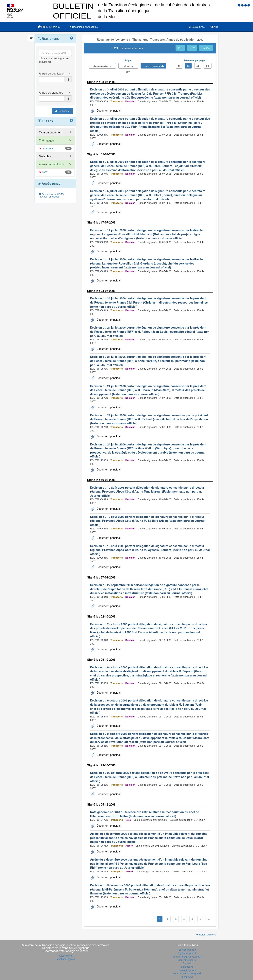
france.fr (187, 963)
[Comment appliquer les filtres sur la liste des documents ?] (71, 120)
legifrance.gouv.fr (187, 953)
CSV (192, 47)
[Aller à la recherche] (245, 5)
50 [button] (197, 65)
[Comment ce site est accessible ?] (239, 5)
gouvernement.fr (187, 959)
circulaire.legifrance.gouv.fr (187, 956)
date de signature (153, 65)
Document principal (108, 110)
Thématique (46, 140)
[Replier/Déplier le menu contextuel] (31, 38)
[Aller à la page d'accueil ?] (248, 5)
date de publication (102, 65)
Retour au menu (207, 934)
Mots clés (45, 156)
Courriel (206, 47)
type (128, 71)
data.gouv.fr (187, 966)
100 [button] (207, 65)
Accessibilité (66, 955)
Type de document (50, 132)
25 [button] (188, 65)
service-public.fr (187, 949)
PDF (180, 47)
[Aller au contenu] (242, 5)
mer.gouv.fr (187, 976)
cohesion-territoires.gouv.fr (187, 973)
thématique (128, 65)
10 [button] (179, 65)
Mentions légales (66, 958)
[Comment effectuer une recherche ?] (71, 38)
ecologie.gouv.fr (187, 970)
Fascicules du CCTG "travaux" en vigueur (51, 195)
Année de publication (52, 164)
